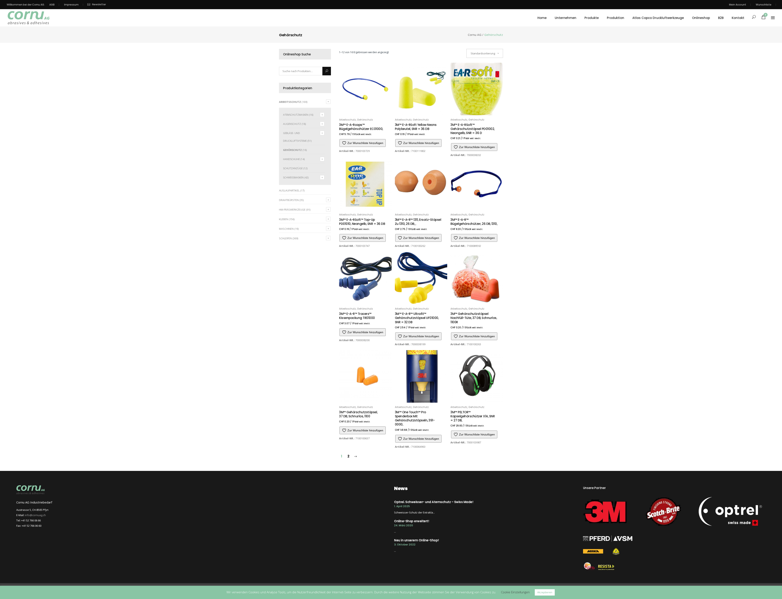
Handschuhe (291, 159)
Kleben (283, 219)
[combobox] (484, 53)
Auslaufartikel (289, 190)
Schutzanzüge (293, 168)
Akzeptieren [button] (544, 592)
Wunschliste (763, 4)
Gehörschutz (292, 150)
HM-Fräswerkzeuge (292, 209)
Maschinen (286, 229)
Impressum (71, 4)
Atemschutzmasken (295, 115)
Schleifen (285, 238)
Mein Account (737, 4)
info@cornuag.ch (35, 515)
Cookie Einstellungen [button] (515, 592)
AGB (52, 4)
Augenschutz (292, 124)
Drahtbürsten (289, 200)
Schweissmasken (293, 177)
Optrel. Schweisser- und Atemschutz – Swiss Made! (433, 502)
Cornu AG (474, 34)
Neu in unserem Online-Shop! (416, 540)
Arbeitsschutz (290, 102)
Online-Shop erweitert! (411, 521)
